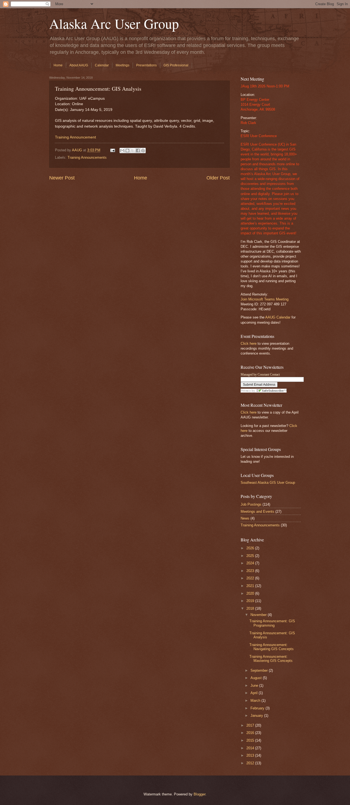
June (254, 685)
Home (58, 65)
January (257, 715)
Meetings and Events (257, 511)
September (259, 670)
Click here (248, 343)
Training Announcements (87, 157)
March (255, 700)
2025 (250, 556)
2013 (250, 755)
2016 (250, 733)
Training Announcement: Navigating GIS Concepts (271, 647)
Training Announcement (75, 137)
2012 (250, 763)
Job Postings (251, 504)
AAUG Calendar (277, 317)
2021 (250, 586)
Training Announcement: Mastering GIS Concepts (271, 658)
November (259, 615)
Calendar (102, 65)
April (254, 693)
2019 (250, 601)
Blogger (199, 794)
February (258, 708)
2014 (250, 748)
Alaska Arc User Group (114, 23)
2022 (250, 578)
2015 (250, 740)
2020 (250, 593)
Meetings (122, 65)
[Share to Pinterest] (143, 150)
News (245, 518)
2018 (250, 608)
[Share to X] (132, 150)
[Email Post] (112, 150)
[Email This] (122, 150)
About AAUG (78, 65)
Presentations (146, 65)
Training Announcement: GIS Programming (272, 623)
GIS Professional (176, 65)
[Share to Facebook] (138, 150)
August (256, 678)
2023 (250, 571)
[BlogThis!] (127, 150)
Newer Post (62, 178)
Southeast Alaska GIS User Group (268, 482)
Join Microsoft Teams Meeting (264, 299)
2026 (250, 548)
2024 (250, 563)
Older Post (218, 178)
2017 (250, 725)
